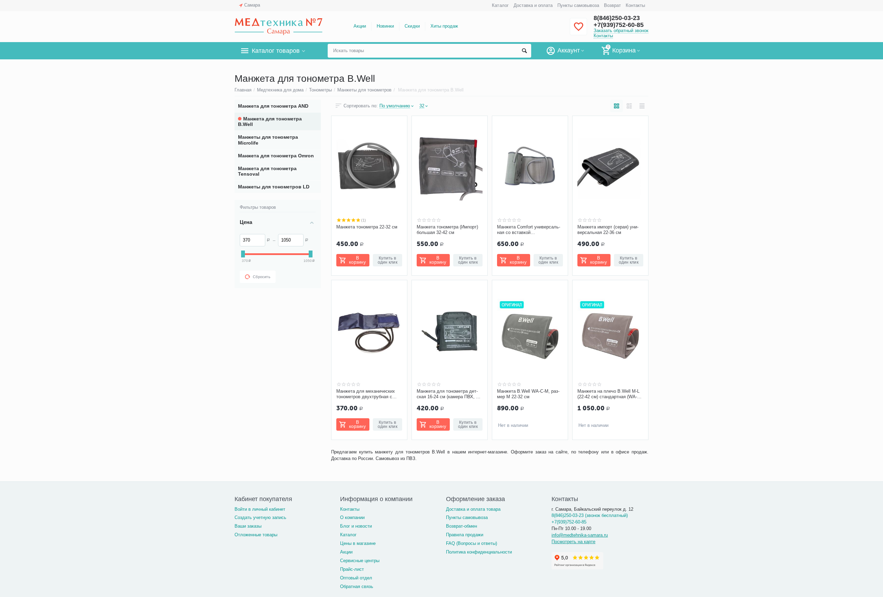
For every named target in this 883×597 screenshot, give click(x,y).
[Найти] (524, 51)
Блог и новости (356, 526)
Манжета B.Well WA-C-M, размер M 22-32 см (528, 394)
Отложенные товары (256, 534)
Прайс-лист (352, 569)
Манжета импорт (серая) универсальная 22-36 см (607, 229)
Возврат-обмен (461, 526)
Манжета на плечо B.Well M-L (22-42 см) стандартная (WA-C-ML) (609, 394)
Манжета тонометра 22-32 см (366, 226)
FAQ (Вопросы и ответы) (471, 543)
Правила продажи (464, 534)
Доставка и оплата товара (473, 509)
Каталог (500, 5)
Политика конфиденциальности (479, 552)
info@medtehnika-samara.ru (580, 535)
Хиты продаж (444, 26)
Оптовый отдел (356, 577)
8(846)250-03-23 (617, 17)
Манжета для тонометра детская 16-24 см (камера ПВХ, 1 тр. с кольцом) (447, 394)
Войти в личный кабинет (260, 509)
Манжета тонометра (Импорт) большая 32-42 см (447, 229)
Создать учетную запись (260, 517)
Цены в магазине (358, 543)
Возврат (612, 5)
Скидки (412, 26)
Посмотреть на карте (573, 541)
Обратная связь (356, 586)
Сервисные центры (359, 560)
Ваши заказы (248, 526)
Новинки (385, 26)
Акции (360, 26)
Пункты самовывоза (578, 5)
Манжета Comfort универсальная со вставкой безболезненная (528, 229)
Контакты (635, 5)
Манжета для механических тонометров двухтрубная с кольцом (365, 394)
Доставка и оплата (533, 5)
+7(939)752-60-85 (619, 24)
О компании (352, 517)
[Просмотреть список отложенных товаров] (578, 30)
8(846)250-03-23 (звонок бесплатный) (590, 515)
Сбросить (261, 277)
